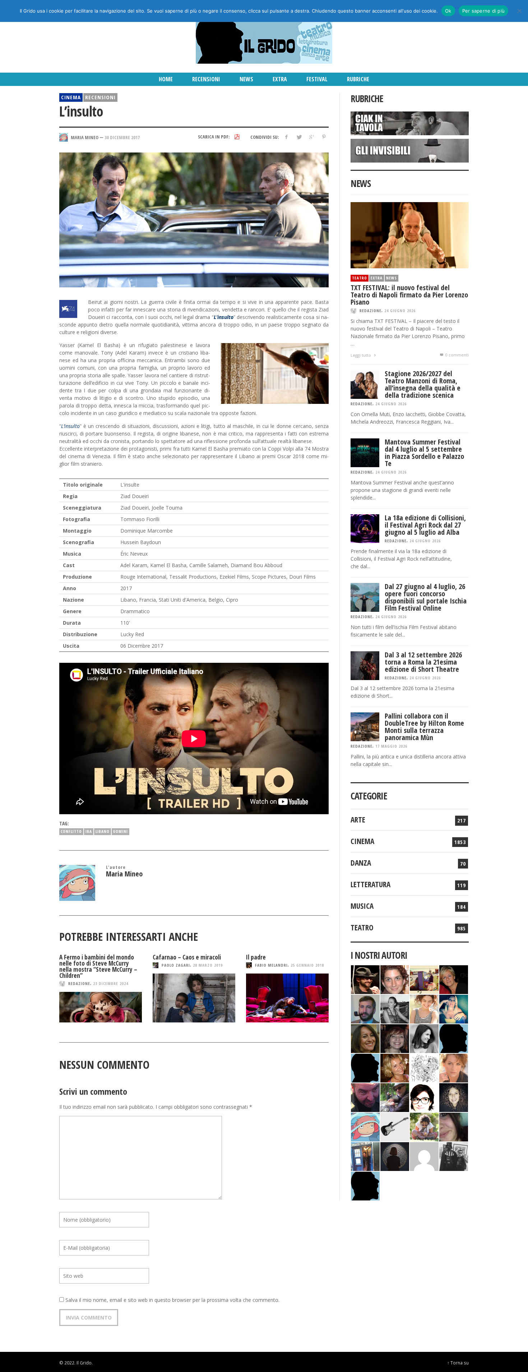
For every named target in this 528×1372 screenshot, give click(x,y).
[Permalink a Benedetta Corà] (424, 1008)
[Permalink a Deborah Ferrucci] (365, 1037)
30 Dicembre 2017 (122, 137)
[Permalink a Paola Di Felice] (394, 1067)
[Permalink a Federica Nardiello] (394, 1155)
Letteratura (370, 884)
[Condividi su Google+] (311, 137)
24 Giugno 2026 (400, 310)
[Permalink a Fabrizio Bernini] (453, 1037)
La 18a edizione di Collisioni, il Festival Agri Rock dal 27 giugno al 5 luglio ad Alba (425, 525)
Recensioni (100, 97)
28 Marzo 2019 (208, 965)
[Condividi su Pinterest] (324, 137)
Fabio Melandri (271, 965)
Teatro (359, 278)
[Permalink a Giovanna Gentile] (424, 1037)
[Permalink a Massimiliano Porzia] (365, 1185)
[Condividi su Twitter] (299, 137)
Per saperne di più (483, 11)
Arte (358, 820)
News (391, 278)
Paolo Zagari (176, 965)
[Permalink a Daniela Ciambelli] (453, 1008)
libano (103, 831)
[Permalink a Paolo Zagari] (394, 1096)
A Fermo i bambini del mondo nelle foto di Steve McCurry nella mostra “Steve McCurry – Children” (98, 966)
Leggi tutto (361, 355)
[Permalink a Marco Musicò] (365, 1067)
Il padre (256, 957)
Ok (448, 11)
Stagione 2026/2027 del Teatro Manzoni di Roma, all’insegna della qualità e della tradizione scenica (422, 384)
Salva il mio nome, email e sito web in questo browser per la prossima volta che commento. (172, 1299)
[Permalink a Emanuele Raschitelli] (453, 1155)
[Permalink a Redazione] (424, 1067)
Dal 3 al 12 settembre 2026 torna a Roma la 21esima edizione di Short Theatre (423, 662)
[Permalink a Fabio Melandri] (365, 978)
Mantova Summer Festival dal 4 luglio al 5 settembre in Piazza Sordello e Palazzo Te (424, 452)
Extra (377, 278)
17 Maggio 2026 (391, 746)
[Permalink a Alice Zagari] (453, 1126)
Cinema (71, 97)
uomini (120, 831)
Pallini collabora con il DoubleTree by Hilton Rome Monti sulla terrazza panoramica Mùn (424, 726)
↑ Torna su (458, 1363)
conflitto (71, 831)
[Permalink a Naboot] (394, 1126)
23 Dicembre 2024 (110, 983)
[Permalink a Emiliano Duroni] (424, 978)
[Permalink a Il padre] (287, 998)
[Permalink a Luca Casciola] (365, 1155)
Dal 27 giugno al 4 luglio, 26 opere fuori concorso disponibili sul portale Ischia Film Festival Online (426, 597)
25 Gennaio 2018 (307, 965)
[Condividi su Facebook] (286, 137)
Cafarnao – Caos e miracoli (187, 957)
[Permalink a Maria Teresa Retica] (453, 978)
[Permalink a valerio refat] (424, 1155)
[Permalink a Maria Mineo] (365, 1126)
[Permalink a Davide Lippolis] (365, 1096)
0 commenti (456, 354)
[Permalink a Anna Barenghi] (424, 1096)
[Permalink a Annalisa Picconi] (453, 1067)
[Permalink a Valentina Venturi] (394, 978)
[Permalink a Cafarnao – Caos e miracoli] (194, 998)
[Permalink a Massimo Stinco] (365, 1008)
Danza (361, 863)
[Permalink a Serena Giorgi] (394, 1008)
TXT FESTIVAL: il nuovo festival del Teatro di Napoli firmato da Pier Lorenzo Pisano (409, 295)
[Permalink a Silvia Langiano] (453, 1096)
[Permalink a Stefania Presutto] (424, 1126)
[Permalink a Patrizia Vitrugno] (394, 1037)
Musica (362, 906)
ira (88, 831)
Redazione (79, 983)
